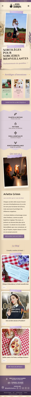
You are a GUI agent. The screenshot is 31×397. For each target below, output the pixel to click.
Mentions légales (7, 392)
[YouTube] (28, 388)
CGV (13, 392)
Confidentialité (19, 392)
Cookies (25, 392)
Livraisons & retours (13, 394)
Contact (20, 394)
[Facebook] (23, 388)
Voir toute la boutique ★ (15, 102)
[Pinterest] (26, 388)
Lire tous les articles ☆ (15, 366)
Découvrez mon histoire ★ (14, 236)
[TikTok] (20, 388)
